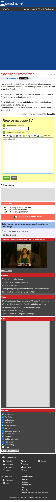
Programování (10, 425)
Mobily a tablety (11, 439)
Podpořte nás (6, 204)
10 (39, 307)
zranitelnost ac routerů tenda (14, 282)
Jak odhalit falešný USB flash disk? (17, 292)
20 (33, 292)
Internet (8, 428)
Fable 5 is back (8, 285)
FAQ (23, 487)
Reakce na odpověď (18, 120)
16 (48, 289)
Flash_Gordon (10, 78)
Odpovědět (51, 114)
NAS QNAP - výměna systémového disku (19, 307)
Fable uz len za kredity (11, 279)
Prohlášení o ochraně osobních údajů (35, 492)
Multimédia (9, 420)
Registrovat (49, 9)
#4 (54, 78)
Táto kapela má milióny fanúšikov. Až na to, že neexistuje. (26, 301)
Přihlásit (41, 9)
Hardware (8, 414)
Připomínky (9, 445)
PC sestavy (10, 434)
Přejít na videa (6, 271)
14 (52, 301)
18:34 (30, 78)
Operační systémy (12, 431)
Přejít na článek (9, 235)
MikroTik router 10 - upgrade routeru (17, 314)
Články (3, 297)
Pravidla (25, 479)
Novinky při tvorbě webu (18, 74)
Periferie (8, 417)
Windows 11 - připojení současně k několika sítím (22, 304)
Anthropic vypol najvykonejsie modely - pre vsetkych (24, 289)
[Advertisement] (28, 41)
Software (8, 423)
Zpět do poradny (8, 185)
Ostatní (8, 436)
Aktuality (4, 275)
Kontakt (25, 490)
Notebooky (9, 442)
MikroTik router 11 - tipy (12, 311)
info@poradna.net (35, 497)
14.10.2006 (23, 78)
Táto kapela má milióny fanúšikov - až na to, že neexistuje (23, 239)
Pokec (7, 447)
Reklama (25, 482)
